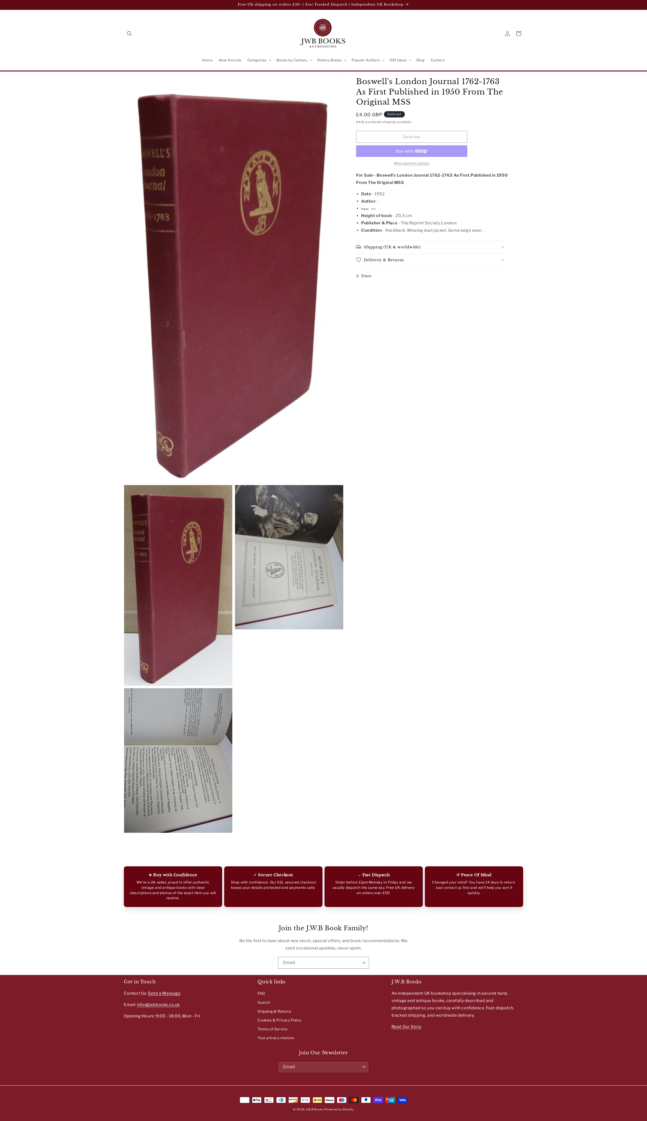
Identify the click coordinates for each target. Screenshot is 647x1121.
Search (264, 1002)
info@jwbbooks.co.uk (158, 1004)
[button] (129, 33)
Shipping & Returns (274, 1011)
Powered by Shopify (339, 1109)
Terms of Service (273, 1029)
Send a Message (164, 993)
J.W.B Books (315, 1109)
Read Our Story (406, 1026)
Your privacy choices (276, 1038)
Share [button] (366, 275)
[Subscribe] (363, 963)
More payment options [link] (411, 163)
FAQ (261, 993)
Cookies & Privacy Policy (279, 1020)
